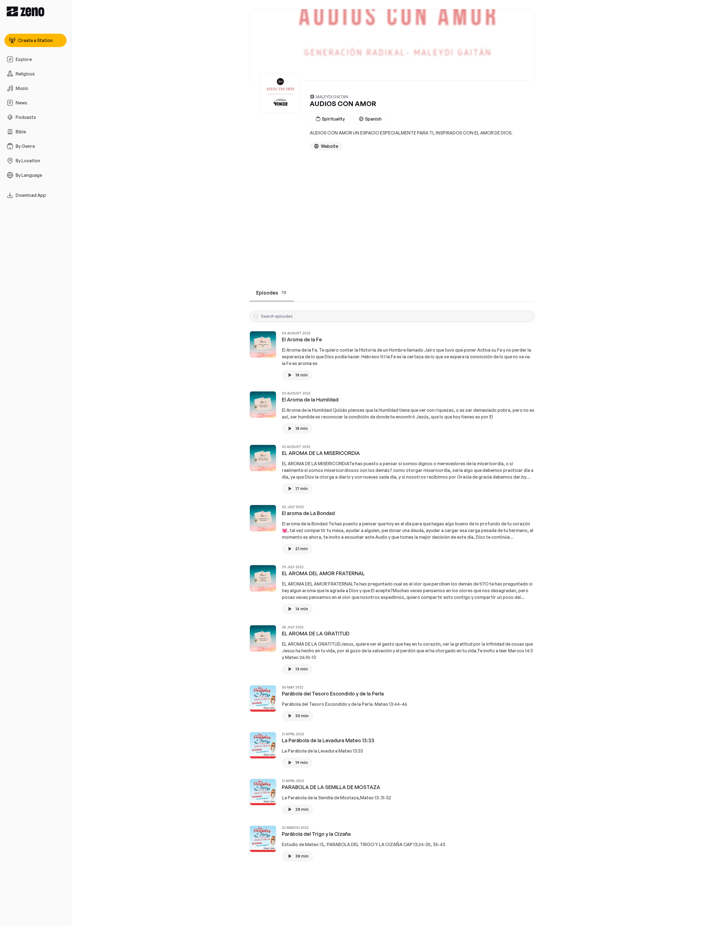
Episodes (271, 293)
